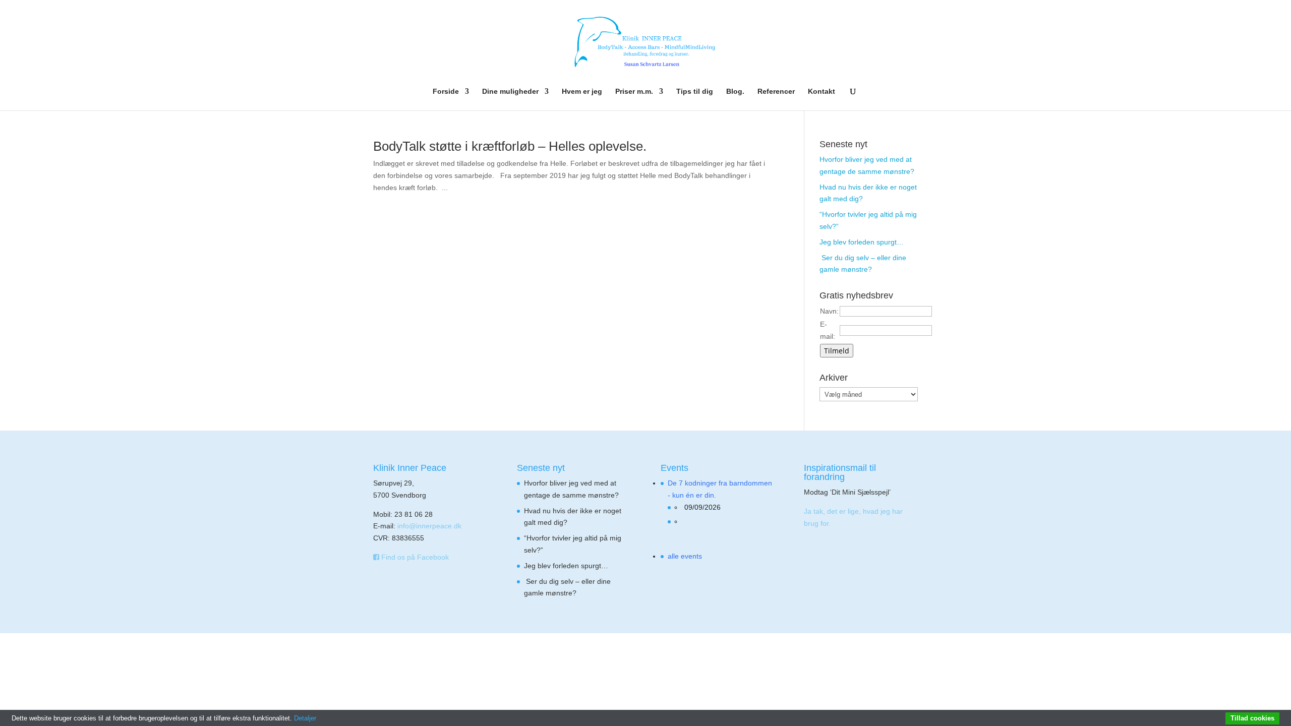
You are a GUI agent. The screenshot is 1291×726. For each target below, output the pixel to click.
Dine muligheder (510, 91)
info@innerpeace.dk (429, 526)
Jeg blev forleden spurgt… (861, 242)
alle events (685, 556)
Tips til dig (694, 91)
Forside (446, 91)
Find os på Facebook (414, 557)
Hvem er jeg (582, 91)
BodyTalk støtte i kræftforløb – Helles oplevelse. (510, 146)
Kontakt (821, 91)
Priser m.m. (634, 91)
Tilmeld (836, 350)
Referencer (776, 91)
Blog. (735, 91)
